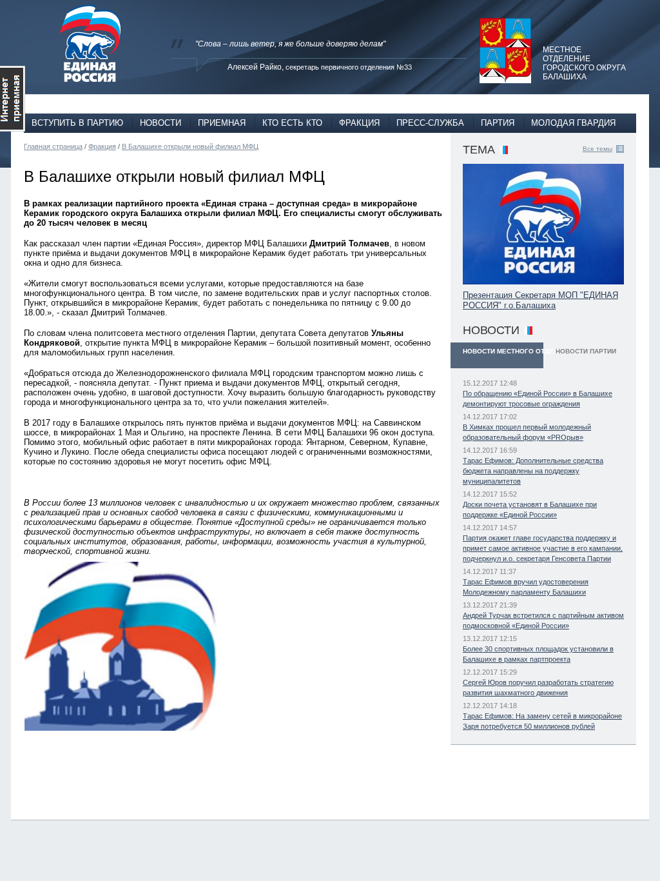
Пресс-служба (430, 123)
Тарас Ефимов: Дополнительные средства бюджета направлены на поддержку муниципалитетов (533, 471)
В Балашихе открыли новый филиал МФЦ (190, 146)
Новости (160, 123)
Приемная (222, 123)
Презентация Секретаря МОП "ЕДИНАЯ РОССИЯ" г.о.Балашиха (540, 300)
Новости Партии (586, 351)
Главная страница (53, 146)
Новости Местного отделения (503, 351)
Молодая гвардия (573, 123)
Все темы (597, 148)
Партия (497, 123)
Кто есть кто (292, 123)
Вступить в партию (77, 123)
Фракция (359, 123)
